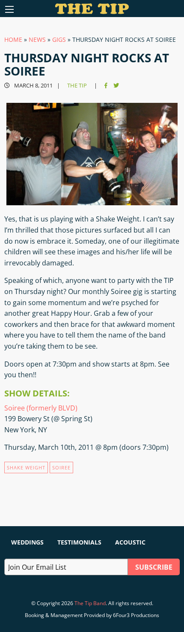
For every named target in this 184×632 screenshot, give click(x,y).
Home (13, 39)
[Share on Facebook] (105, 85)
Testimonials (79, 542)
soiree (61, 467)
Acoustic (130, 542)
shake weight (26, 467)
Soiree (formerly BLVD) (40, 408)
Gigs (59, 39)
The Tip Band (90, 603)
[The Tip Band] (92, 11)
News (37, 39)
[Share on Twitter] (116, 85)
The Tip (77, 85)
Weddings (27, 542)
